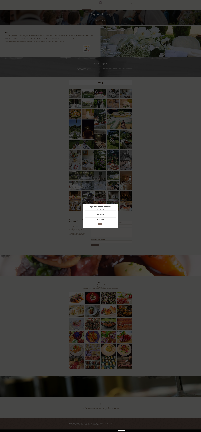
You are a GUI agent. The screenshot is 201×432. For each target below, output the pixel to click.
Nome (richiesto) (100, 209)
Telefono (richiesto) (100, 219)
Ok (118, 430)
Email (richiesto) (100, 214)
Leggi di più (122, 430)
